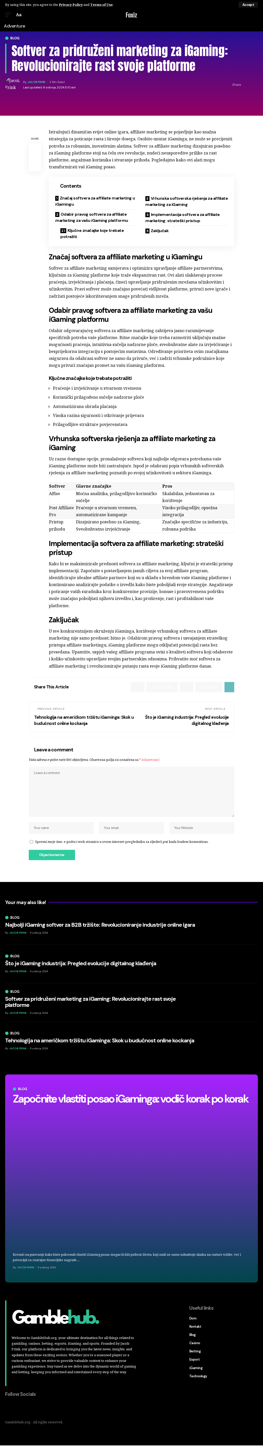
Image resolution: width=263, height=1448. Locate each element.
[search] (255, 15)
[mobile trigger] (9, 14)
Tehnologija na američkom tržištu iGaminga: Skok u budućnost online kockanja (99, 1040)
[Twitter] (20, 1408)
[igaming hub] (131, 15)
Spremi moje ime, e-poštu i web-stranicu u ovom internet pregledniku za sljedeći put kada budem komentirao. (122, 841)
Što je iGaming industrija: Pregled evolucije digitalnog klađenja (80, 963)
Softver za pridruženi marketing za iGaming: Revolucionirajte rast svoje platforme (90, 1002)
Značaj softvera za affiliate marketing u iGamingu (95, 201)
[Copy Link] (254, 85)
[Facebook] (9, 1408)
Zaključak (160, 230)
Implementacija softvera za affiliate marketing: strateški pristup (182, 217)
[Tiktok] (41, 1408)
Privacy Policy (71, 4)
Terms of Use (101, 4)
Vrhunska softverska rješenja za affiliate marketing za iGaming (186, 201)
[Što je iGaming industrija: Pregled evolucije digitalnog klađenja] (232, 964)
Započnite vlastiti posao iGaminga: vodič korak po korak (130, 1099)
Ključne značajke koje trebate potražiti (92, 233)
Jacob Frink (36, 82)
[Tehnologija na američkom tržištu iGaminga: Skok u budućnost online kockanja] (232, 1041)
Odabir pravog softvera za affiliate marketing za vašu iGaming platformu (91, 217)
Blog (15, 38)
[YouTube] (31, 1408)
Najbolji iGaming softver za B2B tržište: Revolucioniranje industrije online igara (100, 924)
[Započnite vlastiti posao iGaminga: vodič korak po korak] (131, 1178)
